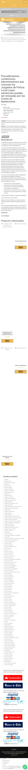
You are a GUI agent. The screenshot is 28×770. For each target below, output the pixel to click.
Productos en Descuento (8, 768)
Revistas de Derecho (8, 658)
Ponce (21, 129)
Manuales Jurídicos (8, 648)
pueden (10, 130)
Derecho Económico (8, 575)
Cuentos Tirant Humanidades (10, 540)
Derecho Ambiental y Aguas (10, 546)
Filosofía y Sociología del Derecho (11, 637)
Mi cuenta (5, 766)
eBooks (6, 621)
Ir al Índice (5, 216)
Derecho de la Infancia (9, 564)
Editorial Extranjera (8, 628)
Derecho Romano (8, 608)
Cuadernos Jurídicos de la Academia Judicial (14, 538)
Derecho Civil (7, 549)
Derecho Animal (7, 548)
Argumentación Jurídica (9, 482)
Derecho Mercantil (8, 588)
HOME (4, 758)
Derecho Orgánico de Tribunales (11, 592)
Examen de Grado (8, 634)
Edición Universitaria (8, 626)
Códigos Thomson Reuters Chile (11, 527)
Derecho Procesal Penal (9, 605)
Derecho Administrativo (18, 24)
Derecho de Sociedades (9, 567)
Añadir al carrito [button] (7, 341)
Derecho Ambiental (8, 545)
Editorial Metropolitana (9, 629)
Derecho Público (8, 607)
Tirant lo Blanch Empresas (10, 663)
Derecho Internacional (9, 583)
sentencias (3, 132)
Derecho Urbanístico (8, 612)
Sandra (22, 130)
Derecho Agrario (8, 543)
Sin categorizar (7, 661)
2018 (7, 126)
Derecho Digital (7, 573)
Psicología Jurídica (8, 655)
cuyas (20, 127)
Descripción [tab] (5, 136)
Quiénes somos (6, 760)
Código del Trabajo (8, 505)
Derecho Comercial (8, 551)
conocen (3, 127)
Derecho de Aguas (8, 557)
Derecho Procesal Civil (9, 602)
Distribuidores (6, 762)
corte (12, 127)
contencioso (8, 127)
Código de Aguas (8, 495)
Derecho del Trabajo (8, 570)
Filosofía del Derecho (9, 636)
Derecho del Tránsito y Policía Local (12, 572)
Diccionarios (7, 618)
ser (7, 132)
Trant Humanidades (8, 664)
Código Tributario (8, 514)
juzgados (9, 129)
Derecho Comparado (9, 552)
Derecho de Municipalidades (10, 565)
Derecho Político (8, 597)
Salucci (18, 130)
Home (9, 24)
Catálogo (5, 763)
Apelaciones (23, 126)
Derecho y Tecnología (9, 615)
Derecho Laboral (8, 584)
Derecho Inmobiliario (8, 581)
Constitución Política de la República (12, 535)
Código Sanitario (8, 513)
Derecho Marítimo (8, 586)
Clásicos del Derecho (8, 489)
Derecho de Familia (8, 560)
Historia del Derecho (8, 640)
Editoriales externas (8, 631)
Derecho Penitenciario (9, 596)
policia (18, 129)
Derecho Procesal (8, 600)
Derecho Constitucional (9, 556)
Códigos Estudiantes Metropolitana (12, 522)
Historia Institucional (9, 642)
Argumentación (7, 481)
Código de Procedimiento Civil (11, 503)
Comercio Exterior (8, 533)
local (15, 129)
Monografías (7, 650)
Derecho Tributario (8, 610)
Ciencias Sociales (8, 487)
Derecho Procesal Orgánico (10, 604)
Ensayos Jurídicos (8, 632)
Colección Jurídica (8, 530)
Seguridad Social (8, 659)
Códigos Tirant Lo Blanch (10, 529)
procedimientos (4, 130)
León (12, 129)
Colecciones (9, 120)
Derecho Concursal (8, 554)
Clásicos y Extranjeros (9, 490)
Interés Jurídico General (9, 645)
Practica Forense (8, 653)
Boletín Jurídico (7, 485)
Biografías (6, 484)
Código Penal (7, 509)
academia (10, 126)
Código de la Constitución (10, 500)
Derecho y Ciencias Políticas (10, 613)
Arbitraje (6, 479)
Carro (4, 765)
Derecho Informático (8, 580)
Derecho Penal (7, 594)
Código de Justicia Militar (10, 498)
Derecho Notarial (8, 591)
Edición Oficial (7, 624)
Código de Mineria (8, 501)
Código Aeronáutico (8, 492)
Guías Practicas (7, 639)
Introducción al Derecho (9, 647)
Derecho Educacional (9, 576)
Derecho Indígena (8, 578)
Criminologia (7, 537)
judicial (4, 129)
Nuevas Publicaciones (14, 122)
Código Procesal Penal (9, 511)
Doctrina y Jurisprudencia (10, 620)
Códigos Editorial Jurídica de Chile (11, 516)
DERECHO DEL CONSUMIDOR (11, 568)
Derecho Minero (7, 589)
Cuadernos (16, 127)
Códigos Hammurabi (9, 524)
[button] (25, 767)
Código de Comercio (8, 497)
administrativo (16, 126)
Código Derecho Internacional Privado (12, 506)
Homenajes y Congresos (9, 644)
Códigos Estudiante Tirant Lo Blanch (12, 521)
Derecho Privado (8, 599)
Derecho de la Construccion (10, 562)
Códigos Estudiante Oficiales (10, 519)
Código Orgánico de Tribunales (11, 508)
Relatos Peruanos (8, 656)
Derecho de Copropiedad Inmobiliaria (12, 559)
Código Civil (7, 493)
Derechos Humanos (8, 616)
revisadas (14, 130)
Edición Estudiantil (8, 623)
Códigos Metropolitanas (9, 525)
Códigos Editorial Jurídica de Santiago (12, 517)
